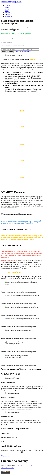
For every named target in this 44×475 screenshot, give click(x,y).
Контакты (8, 16)
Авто (6, 11)
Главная (7, 5)
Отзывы (8, 14)
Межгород (8, 12)
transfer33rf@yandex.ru (11, 446)
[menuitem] (24, 5)
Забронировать (6, 456)
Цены (7, 7)
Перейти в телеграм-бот (22, 51)
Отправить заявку (7, 51)
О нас (7, 9)
